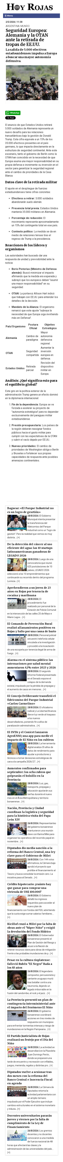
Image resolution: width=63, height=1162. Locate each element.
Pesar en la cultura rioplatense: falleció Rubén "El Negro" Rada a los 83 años (29, 963)
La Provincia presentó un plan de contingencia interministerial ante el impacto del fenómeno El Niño (31, 1003)
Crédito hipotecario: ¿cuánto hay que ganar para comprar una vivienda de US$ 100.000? (29, 888)
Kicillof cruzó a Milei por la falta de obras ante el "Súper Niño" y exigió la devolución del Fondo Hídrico (31, 927)
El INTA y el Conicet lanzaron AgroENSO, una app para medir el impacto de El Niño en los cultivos (30, 735)
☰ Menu (9, 15)
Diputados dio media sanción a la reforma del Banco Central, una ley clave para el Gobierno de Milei (31, 851)
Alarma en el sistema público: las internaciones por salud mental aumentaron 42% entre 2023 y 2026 (31, 663)
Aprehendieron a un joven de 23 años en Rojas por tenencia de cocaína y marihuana (29, 591)
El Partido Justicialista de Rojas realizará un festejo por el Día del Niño (30, 1039)
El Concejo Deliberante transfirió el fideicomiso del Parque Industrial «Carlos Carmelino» (31, 699)
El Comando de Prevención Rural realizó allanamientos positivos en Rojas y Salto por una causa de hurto (31, 627)
